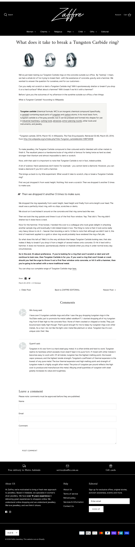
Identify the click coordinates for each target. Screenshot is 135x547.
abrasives (57, 121)
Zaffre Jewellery (17, 539)
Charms (43, 31)
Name (21, 401)
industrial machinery (31, 121)
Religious (58, 31)
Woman (29, 31)
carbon (68, 114)
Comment (23, 426)
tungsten (56, 114)
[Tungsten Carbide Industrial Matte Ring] (50, 70)
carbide (25, 114)
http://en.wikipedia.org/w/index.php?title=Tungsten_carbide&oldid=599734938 (58, 139)
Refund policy (69, 498)
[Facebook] (6, 512)
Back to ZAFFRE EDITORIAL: (67, 290)
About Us (67, 489)
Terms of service (70, 494)
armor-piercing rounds (72, 121)
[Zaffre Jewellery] (67, 14)
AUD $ (10, 533)
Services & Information (73, 502)
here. (74, 268)
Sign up (96, 509)
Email (21, 413)
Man (69, 31)
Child (80, 31)
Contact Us (68, 506)
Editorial (105, 31)
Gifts (92, 31)
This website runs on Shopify (34, 539)
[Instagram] (10, 512)
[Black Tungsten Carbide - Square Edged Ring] (29, 70)
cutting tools (46, 121)
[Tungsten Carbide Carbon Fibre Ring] (71, 70)
